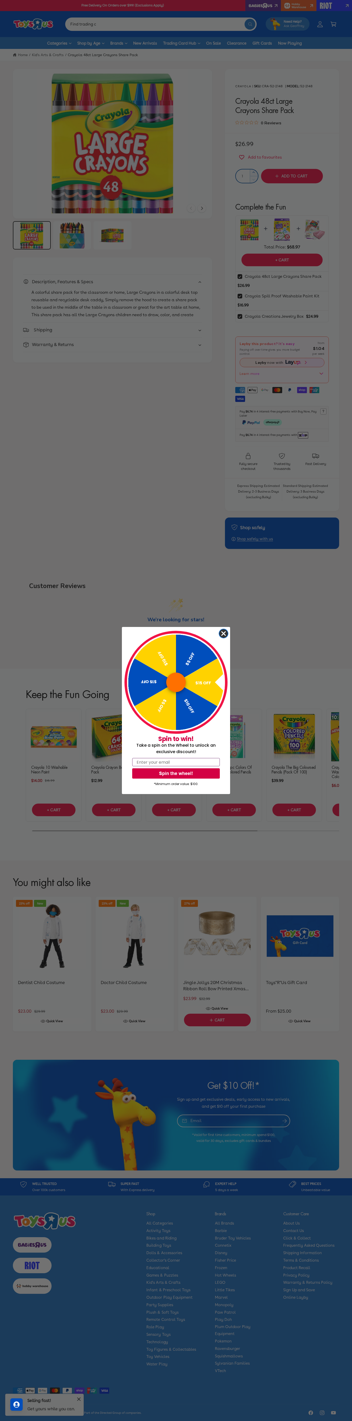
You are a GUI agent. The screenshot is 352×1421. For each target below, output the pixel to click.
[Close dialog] (223, 633)
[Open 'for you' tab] (16, 1404)
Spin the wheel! (176, 773)
